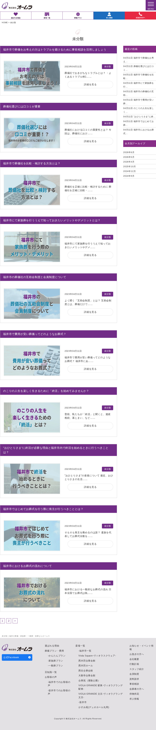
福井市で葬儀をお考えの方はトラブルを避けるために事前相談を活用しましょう (54, 49)
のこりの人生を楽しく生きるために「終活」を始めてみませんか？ (46, 390)
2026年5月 (129, 157)
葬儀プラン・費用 (54, 650)
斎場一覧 (80, 645)
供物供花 (134, 693)
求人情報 (134, 698)
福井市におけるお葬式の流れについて (27, 565)
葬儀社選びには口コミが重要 (21, 106)
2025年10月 (129, 166)
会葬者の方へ (136, 689)
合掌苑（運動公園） (89, 680)
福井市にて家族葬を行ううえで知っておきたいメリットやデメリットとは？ (52, 220)
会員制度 (134, 674)
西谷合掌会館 (85, 670)
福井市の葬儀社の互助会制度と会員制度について (34, 277)
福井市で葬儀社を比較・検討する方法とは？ (31, 163)
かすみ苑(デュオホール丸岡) (93, 707)
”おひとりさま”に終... (139, 116)
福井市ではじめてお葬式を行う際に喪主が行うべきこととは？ (43, 509)
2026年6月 (129, 152)
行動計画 (134, 664)
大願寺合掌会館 (86, 675)
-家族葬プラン (55, 660)
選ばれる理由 (52, 645)
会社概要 (134, 659)
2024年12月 (129, 171)
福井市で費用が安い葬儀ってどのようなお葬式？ (34, 334)
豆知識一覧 (51, 672)
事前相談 (134, 684)
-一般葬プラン (55, 665)
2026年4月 (129, 162)
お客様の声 (51, 677)
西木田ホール (85, 665)
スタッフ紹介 (136, 669)
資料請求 (134, 679)
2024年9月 (129, 176)
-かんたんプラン (57, 655)
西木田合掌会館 (86, 660)
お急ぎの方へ (136, 654)
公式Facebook (11, 657)
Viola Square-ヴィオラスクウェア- (97, 655)
